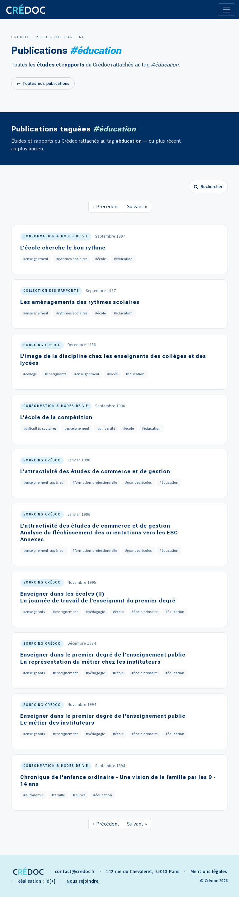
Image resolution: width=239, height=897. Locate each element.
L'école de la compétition (56, 417)
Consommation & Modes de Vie (55, 236)
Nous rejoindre (82, 881)
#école (100, 258)
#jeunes (79, 795)
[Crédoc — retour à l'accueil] (25, 9)
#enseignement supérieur (44, 482)
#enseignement (35, 258)
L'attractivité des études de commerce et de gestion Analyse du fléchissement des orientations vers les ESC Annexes (99, 532)
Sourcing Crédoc (42, 345)
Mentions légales (208, 871)
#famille (58, 795)
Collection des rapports (51, 290)
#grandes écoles (138, 482)
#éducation (123, 258)
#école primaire (144, 611)
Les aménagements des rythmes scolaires (79, 302)
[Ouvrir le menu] (226, 9)
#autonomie (33, 795)
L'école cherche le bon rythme (62, 248)
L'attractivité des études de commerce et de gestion (95, 471)
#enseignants (55, 374)
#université (106, 428)
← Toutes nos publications (42, 83)
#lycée (112, 374)
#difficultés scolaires (39, 428)
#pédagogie (95, 611)
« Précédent (105, 206)
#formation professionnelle (95, 482)
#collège (30, 374)
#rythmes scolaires (71, 258)
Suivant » (137, 206)
